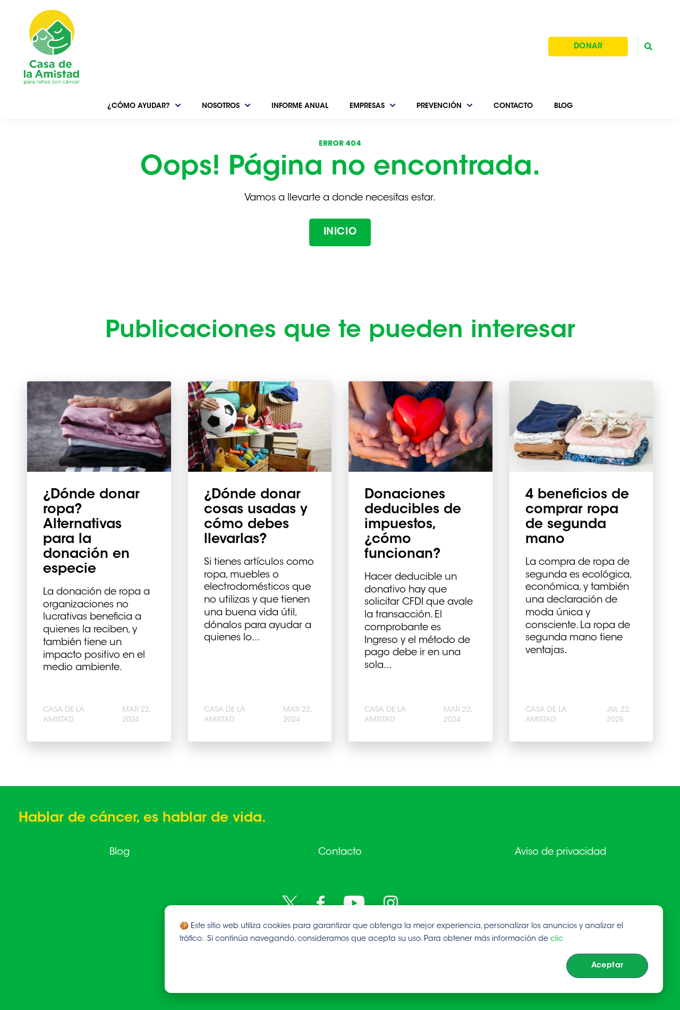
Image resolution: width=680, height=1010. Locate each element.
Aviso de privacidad (560, 852)
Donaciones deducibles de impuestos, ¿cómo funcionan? (412, 525)
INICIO (340, 232)
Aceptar (607, 966)
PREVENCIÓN (439, 106)
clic (556, 939)
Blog (119, 852)
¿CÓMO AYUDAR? (138, 106)
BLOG (563, 106)
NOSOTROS (221, 106)
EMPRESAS (367, 106)
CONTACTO (513, 106)
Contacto (340, 852)
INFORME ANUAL (299, 106)
